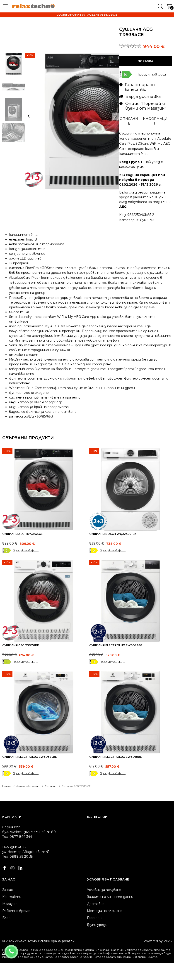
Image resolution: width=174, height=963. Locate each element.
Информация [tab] (155, 121)
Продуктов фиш (26, 550)
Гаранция (94, 918)
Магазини (10, 904)
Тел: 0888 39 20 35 (17, 856)
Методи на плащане (104, 911)
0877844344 (17, 949)
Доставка (95, 904)
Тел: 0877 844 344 (17, 837)
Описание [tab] (129, 121)
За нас (7, 890)
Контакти (11, 897)
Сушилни (147, 220)
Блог (6, 918)
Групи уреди (97, 925)
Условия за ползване (104, 890)
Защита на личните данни (110, 897)
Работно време (16, 911)
